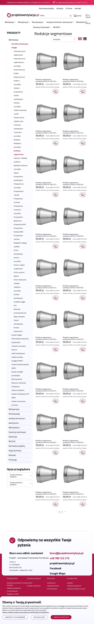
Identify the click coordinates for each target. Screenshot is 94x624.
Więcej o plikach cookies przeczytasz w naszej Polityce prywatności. (25, 612)
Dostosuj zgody (39, 617)
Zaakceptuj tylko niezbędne (15, 617)
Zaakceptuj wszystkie (61, 617)
